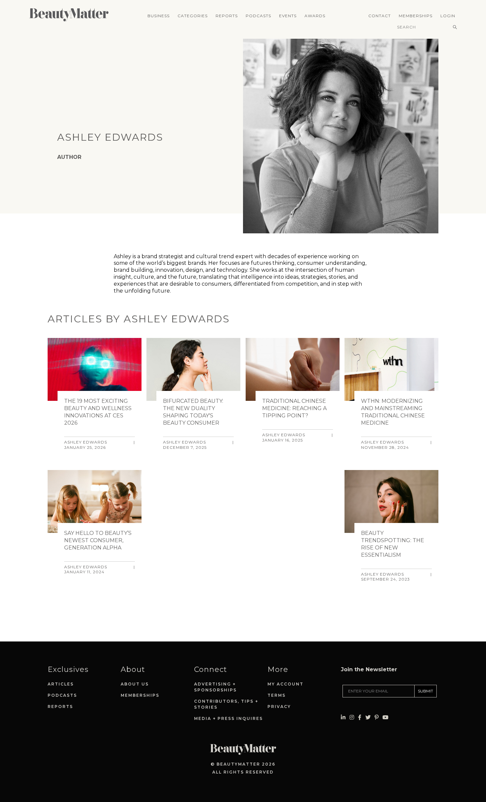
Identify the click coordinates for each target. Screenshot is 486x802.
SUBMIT (425, 690)
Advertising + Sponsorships (215, 687)
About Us (135, 684)
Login (447, 15)
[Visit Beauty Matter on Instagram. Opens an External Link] (351, 717)
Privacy (279, 706)
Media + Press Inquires (228, 718)
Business (158, 15)
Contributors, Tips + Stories (226, 704)
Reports (227, 15)
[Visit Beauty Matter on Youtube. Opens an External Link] (385, 717)
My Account (285, 684)
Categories (193, 15)
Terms (276, 695)
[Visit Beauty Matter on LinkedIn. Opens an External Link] (343, 717)
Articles (61, 684)
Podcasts (258, 15)
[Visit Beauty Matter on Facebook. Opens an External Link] (359, 717)
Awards (314, 15)
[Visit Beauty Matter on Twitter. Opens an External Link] (368, 717)
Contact (379, 15)
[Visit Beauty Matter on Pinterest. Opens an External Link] (377, 717)
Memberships (415, 15)
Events (288, 15)
